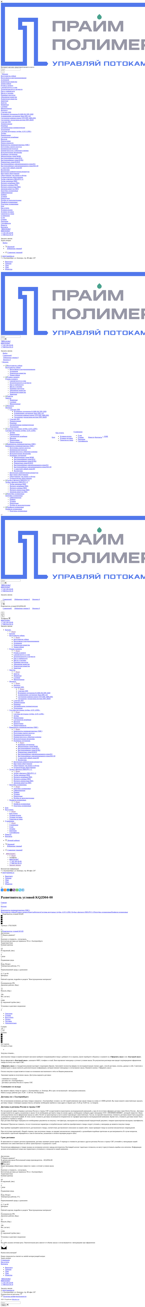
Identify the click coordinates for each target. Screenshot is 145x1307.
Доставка (8, 1021)
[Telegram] (23, 890)
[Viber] (14, 890)
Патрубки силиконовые (22, 788)
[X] (11, 890)
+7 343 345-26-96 (7, 233)
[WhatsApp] (17, 890)
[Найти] (2, 71)
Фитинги (17, 685)
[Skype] (20, 890)
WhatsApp (8, 269)
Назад (13, 632)
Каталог (12, 633)
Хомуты (16, 674)
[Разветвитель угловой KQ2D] (12, 931)
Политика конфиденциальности (14, 1296)
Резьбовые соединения (26, 744)
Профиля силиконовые (22, 804)
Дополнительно (11, 1023)
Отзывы (8, 1015)
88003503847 (6, 229)
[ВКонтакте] (2, 890)
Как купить (13, 813)
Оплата (7, 1019)
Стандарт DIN (23, 691)
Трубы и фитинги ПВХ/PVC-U (25, 773)
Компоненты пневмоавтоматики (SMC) (28, 731)
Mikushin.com (15, 1299)
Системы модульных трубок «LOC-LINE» (29, 714)
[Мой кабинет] (2, 597)
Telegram (8, 263)
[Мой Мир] (8, 890)
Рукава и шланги (20, 653)
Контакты (4, 1264)
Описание (8, 1013)
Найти (4, 1305)
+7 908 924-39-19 (7, 235)
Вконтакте (9, 262)
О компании (13, 825)
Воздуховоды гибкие (21, 639)
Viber (7, 265)
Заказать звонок (15, 865)
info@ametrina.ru (8, 256)
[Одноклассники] (5, 890)
